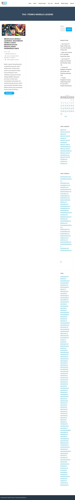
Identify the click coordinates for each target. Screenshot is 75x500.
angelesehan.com (65, 197)
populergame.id (64, 485)
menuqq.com (63, 163)
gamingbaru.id (64, 432)
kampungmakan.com (65, 191)
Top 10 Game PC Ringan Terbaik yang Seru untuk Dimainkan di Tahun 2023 (65, 46)
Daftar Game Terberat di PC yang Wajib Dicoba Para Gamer (66, 54)
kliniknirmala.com (64, 229)
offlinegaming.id (64, 335)
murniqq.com (63, 161)
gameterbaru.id (64, 306)
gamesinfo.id (63, 293)
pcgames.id (63, 341)
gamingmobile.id (64, 314)
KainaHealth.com (64, 233)
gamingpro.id (63, 436)
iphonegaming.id (64, 329)
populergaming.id (64, 447)
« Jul (65, 116)
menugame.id (63, 428)
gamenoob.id (63, 461)
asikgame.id (63, 421)
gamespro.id (63, 455)
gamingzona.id (64, 367)
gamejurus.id (63, 407)
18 (63, 108)
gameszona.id (64, 390)
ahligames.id (63, 398)
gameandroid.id (64, 283)
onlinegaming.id (64, 337)
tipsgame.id (63, 348)
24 (61, 111)
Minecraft (7, 57)
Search (62, 26)
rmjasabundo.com (65, 208)
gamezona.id (63, 411)
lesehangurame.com (65, 176)
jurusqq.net (63, 138)
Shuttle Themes (11, 497)
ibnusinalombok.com (65, 242)
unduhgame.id (64, 482)
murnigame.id (63, 413)
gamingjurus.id (64, 356)
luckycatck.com (64, 193)
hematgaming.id (64, 388)
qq (61, 261)
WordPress (23, 497)
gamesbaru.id (63, 457)
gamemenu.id (63, 409)
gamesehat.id (63, 474)
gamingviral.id (64, 434)
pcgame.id (63, 339)
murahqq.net (63, 142)
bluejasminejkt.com (65, 199)
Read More (9, 93)
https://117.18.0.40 (65, 157)
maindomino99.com (65, 146)
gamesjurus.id (64, 381)
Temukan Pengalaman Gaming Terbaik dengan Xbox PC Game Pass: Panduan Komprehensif (66, 81)
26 (65, 111)
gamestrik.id (63, 308)
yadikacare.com (64, 237)
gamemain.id (63, 405)
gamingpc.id (63, 320)
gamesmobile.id (64, 297)
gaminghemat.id (64, 352)
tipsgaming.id (63, 316)
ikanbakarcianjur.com (65, 216)
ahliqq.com (63, 134)
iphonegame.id (64, 327)
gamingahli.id (63, 362)
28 (69, 111)
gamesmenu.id (64, 377)
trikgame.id (63, 278)
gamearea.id (63, 417)
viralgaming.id (64, 449)
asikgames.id (63, 402)
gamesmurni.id (64, 379)
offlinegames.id (64, 291)
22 (71, 108)
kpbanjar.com (63, 223)
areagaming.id (64, 373)
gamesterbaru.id (64, 301)
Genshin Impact (15, 56)
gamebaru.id (63, 466)
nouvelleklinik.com (65, 231)
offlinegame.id (64, 333)
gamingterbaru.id (64, 325)
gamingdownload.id (65, 430)
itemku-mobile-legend (13, 59)
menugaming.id (64, 371)
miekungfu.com (64, 204)
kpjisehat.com (64, 218)
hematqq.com (63, 159)
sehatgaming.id (64, 444)
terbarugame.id (64, 344)
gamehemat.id (64, 400)
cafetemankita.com (65, 206)
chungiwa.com (64, 214)
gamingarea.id (64, 365)
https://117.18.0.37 (65, 153)
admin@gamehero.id (10, 53)
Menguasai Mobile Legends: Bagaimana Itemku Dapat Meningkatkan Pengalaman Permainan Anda (13, 43)
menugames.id (64, 394)
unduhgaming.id (64, 438)
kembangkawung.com (66, 212)
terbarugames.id (64, 346)
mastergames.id (64, 426)
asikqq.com (63, 129)
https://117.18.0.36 (65, 131)
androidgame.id (64, 276)
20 (67, 108)
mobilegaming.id (64, 331)
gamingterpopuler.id (65, 451)
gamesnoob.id (64, 453)
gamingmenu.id (64, 358)
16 (73, 105)
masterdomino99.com (66, 150)
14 (69, 105)
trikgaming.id (63, 318)
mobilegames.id (64, 295)
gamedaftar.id (63, 472)
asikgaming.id (64, 375)
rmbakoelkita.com (65, 195)
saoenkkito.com (64, 187)
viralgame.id (63, 480)
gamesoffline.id (64, 299)
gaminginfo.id (63, 350)
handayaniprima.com (65, 189)
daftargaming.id (64, 442)
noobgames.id (64, 468)
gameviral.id (63, 470)
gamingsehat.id (64, 440)
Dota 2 (8, 56)
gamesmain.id (64, 383)
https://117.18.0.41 (65, 144)
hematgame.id (64, 423)
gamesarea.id (63, 415)
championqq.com (64, 155)
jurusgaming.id (64, 369)
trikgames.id (63, 310)
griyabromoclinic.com (65, 250)
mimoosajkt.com (64, 210)
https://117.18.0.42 (65, 140)
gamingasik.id (64, 360)
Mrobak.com (63, 202)
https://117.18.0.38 (65, 148)
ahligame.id (63, 419)
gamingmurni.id (64, 354)
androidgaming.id (64, 280)
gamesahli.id (63, 386)
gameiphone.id (64, 285)
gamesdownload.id (65, 459)
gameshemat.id (64, 396)
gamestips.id (63, 304)
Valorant (12, 57)
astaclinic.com (64, 239)
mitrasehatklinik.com (65, 221)
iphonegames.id (64, 287)
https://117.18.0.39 (65, 136)
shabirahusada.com (65, 235)
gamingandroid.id (64, 322)
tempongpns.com (64, 183)
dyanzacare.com (64, 248)
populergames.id (64, 463)
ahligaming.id (63, 392)
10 (61, 105)
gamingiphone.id (64, 312)
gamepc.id (63, 289)
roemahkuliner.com (65, 185)
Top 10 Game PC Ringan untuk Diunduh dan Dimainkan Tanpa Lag (65, 61)
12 (65, 105)
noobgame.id (63, 478)
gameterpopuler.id (65, 476)
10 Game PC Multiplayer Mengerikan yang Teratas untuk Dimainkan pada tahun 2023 (65, 71)
